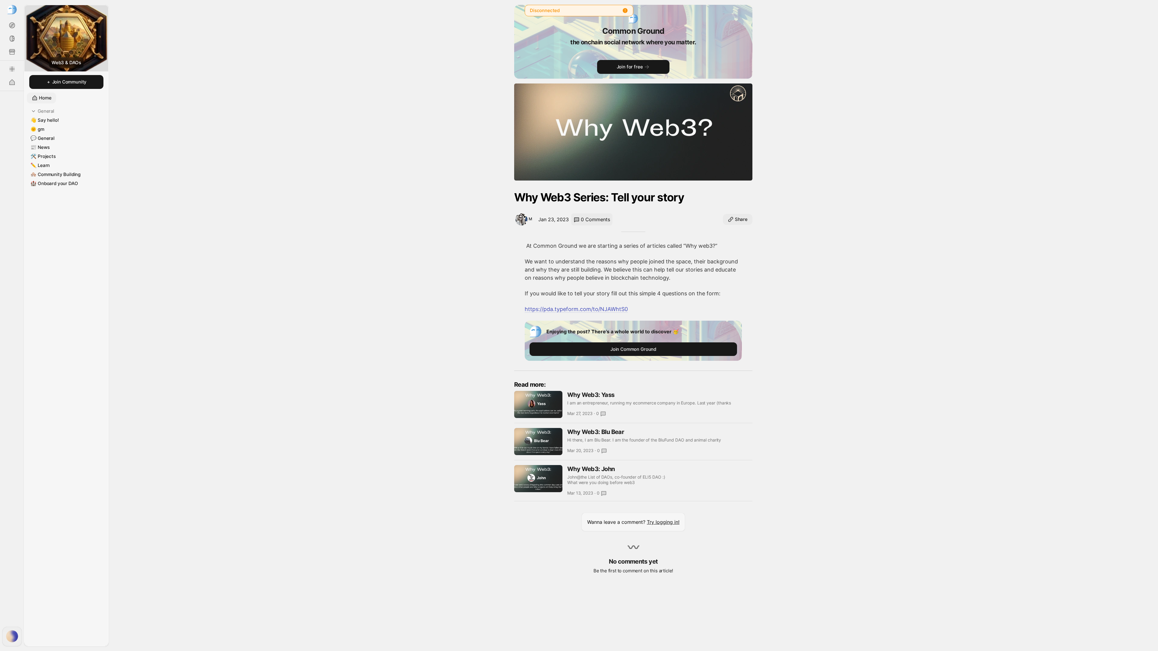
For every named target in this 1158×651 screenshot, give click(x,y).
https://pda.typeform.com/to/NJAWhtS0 (576, 309)
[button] (633, 522)
